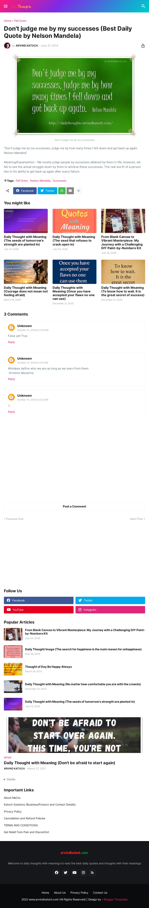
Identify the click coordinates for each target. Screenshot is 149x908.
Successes (59, 180)
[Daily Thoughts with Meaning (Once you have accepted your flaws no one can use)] (74, 272)
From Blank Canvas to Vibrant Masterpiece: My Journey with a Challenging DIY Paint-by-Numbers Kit (122, 242)
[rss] (92, 872)
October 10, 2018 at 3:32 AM (32, 399)
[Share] (142, 45)
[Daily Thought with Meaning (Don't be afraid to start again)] (74, 735)
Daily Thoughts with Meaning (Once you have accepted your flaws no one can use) (74, 293)
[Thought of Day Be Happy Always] (13, 669)
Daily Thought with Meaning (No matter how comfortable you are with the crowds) (83, 684)
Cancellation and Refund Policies (24, 818)
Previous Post (14, 518)
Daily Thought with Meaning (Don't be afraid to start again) (59, 763)
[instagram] (83, 872)
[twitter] (65, 872)
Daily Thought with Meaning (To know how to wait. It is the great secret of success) (123, 291)
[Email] (70, 190)
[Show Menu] (5, 6)
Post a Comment (74, 506)
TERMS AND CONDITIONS (21, 825)
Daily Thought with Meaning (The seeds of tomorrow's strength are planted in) (25, 240)
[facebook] (56, 872)
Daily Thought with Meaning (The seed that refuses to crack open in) (74, 240)
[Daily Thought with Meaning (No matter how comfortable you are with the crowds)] (13, 686)
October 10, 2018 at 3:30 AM (33, 330)
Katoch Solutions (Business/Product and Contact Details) (40, 804)
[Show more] (78, 190)
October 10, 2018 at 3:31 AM (32, 362)
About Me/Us (12, 797)
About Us (60, 892)
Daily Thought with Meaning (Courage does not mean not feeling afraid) (26, 291)
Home (7, 20)
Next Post (136, 518)
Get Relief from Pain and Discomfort (26, 832)
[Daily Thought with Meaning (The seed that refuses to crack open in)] (74, 221)
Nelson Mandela (40, 180)
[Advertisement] (74, 555)
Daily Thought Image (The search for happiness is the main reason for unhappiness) (83, 649)
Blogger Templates (116, 899)
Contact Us (100, 892)
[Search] (144, 6)
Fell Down (20, 20)
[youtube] (74, 872)
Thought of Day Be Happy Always (48, 667)
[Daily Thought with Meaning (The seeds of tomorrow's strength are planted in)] (26, 221)
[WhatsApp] (62, 190)
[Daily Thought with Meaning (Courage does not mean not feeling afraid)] (26, 272)
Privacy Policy (13, 811)
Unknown (24, 326)
